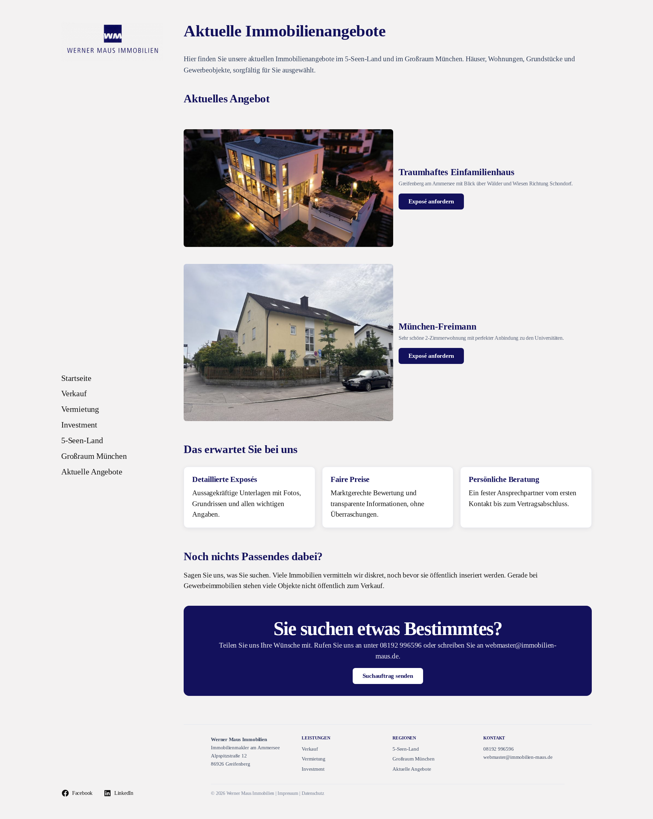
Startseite (76, 378)
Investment (313, 769)
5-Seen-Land (405, 749)
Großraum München (413, 759)
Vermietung (313, 759)
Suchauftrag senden (388, 675)
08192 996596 (498, 749)
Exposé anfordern (431, 201)
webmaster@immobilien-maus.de (517, 757)
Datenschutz (313, 793)
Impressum (288, 793)
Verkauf (310, 749)
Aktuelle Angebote (411, 769)
